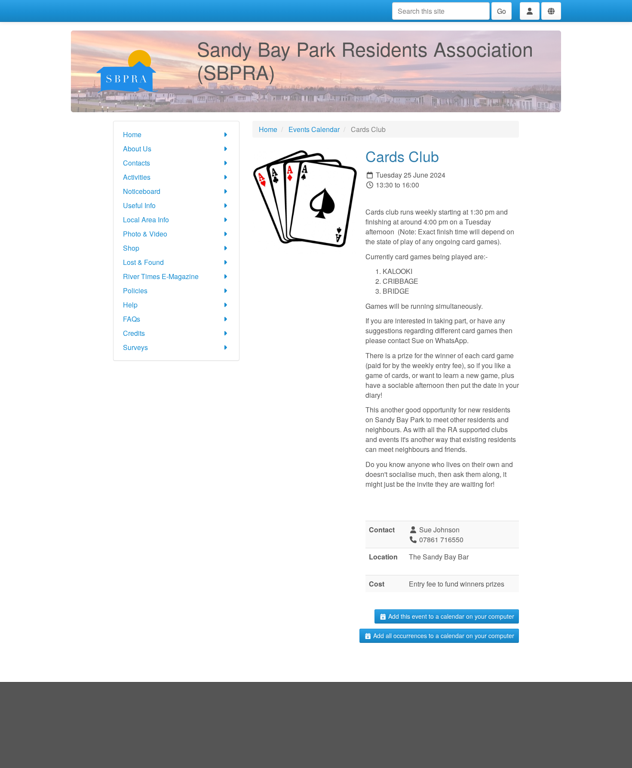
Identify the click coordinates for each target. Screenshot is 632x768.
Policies (135, 290)
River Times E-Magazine (161, 276)
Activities (136, 177)
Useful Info (139, 205)
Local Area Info (146, 219)
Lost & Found (143, 262)
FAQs (131, 319)
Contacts (136, 163)
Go (501, 11)
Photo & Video (145, 234)
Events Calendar (314, 129)
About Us (137, 149)
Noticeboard (141, 191)
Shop (131, 248)
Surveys (135, 347)
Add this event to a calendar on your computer (450, 616)
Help (130, 305)
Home (132, 134)
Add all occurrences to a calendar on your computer (442, 635)
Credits (134, 333)
